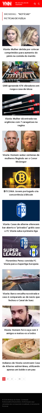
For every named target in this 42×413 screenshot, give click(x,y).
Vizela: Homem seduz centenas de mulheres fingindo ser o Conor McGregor (21, 159)
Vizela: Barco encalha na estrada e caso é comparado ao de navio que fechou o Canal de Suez (21, 297)
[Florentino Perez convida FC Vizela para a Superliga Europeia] (21, 246)
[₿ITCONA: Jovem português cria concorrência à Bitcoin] (21, 177)
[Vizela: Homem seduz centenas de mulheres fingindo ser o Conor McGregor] (21, 141)
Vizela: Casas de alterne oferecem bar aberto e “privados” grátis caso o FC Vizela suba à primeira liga (21, 228)
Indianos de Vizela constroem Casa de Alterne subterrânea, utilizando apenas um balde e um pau (21, 366)
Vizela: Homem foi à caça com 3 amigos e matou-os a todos (21, 331)
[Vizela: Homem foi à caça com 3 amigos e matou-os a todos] (21, 316)
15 (19, 379)
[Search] (34, 3)
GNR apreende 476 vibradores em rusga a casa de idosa (21, 87)
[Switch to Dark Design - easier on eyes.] (38, 4)
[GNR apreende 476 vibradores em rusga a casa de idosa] (21, 71)
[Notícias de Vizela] (7, 3)
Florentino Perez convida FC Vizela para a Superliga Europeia (21, 262)
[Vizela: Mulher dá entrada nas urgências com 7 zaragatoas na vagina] (21, 104)
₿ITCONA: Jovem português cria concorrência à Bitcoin (21, 193)
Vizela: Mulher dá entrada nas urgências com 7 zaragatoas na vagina (21, 122)
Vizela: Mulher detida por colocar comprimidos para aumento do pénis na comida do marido (21, 53)
